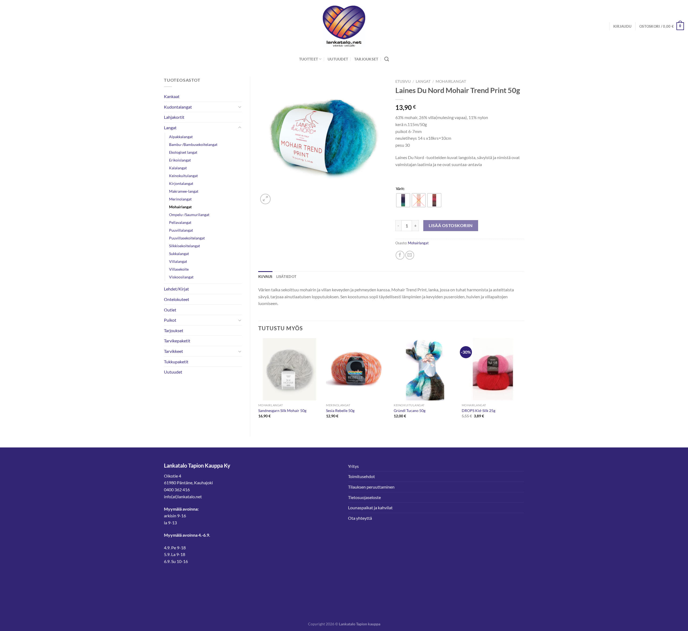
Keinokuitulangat (183, 175)
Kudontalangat (178, 106)
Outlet (170, 309)
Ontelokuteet (176, 299)
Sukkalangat (179, 253)
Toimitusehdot (361, 476)
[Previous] (259, 383)
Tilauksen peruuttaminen (371, 486)
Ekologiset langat (183, 152)
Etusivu (403, 81)
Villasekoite (179, 269)
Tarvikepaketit (177, 340)
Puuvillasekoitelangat (187, 238)
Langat (170, 127)
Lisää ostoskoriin (451, 225)
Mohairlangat (180, 207)
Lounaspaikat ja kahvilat (370, 507)
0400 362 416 (177, 489)
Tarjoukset (366, 59)
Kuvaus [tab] (265, 276)
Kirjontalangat (181, 183)
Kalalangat (178, 168)
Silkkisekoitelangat (184, 245)
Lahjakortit (174, 117)
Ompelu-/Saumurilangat (189, 214)
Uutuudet (338, 59)
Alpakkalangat (181, 136)
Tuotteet (308, 59)
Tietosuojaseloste (364, 497)
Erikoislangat (180, 160)
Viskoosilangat (181, 277)
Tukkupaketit (176, 361)
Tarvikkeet (173, 351)
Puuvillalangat (181, 230)
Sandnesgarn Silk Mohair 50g (282, 410)
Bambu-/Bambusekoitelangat (193, 144)
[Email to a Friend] (409, 255)
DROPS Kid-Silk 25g (478, 410)
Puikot (170, 319)
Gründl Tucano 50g (409, 410)
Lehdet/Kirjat (176, 288)
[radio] (403, 200)
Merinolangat (180, 199)
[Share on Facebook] (400, 255)
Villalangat (178, 261)
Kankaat (172, 96)
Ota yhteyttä (360, 518)
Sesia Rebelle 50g (340, 410)
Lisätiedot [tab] (286, 276)
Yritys (353, 466)
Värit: (400, 189)
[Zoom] (265, 199)
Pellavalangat (180, 222)
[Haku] (386, 59)
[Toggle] (240, 106)
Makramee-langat (183, 191)
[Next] (524, 383)
